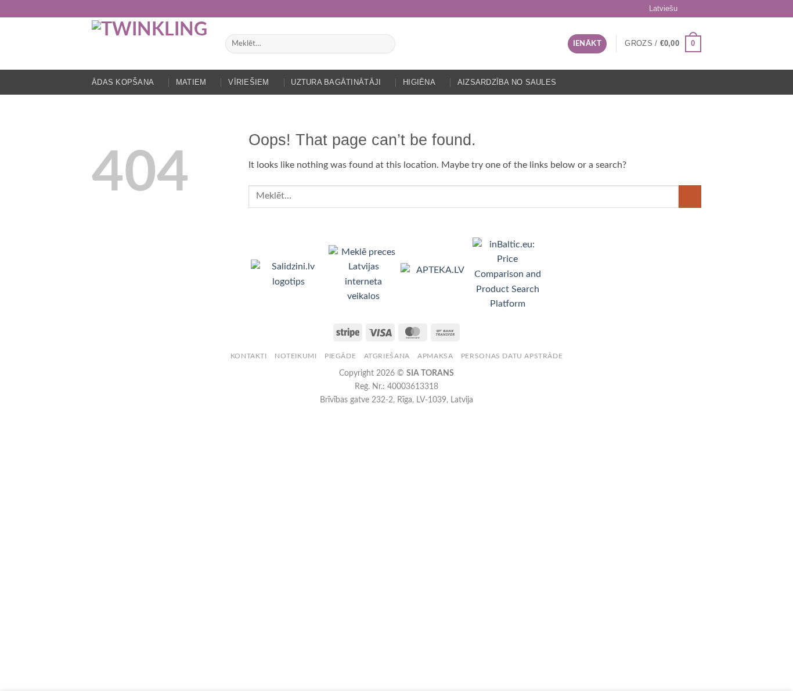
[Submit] (384, 44)
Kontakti (248, 355)
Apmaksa (435, 355)
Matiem (191, 82)
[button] (587, 43)
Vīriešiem (248, 82)
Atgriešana (387, 355)
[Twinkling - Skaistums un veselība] (150, 43)
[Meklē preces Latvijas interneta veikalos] (365, 274)
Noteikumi (296, 355)
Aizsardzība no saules (506, 82)
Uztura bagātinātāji (336, 82)
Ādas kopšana (123, 82)
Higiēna (419, 82)
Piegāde (340, 355)
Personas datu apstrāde (512, 355)
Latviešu (663, 8)
